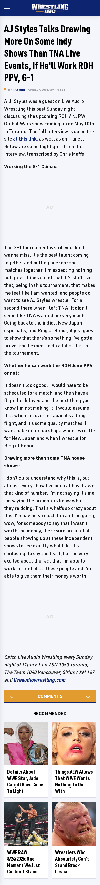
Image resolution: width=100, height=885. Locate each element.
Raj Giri (18, 89)
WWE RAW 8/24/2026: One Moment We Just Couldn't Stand (23, 862)
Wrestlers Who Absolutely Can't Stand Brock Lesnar (72, 862)
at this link (25, 139)
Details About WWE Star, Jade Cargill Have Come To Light (25, 781)
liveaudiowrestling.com (39, 680)
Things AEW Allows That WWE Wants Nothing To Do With (74, 781)
